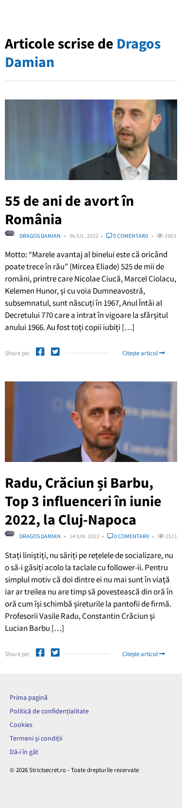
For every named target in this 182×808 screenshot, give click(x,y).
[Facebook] (40, 353)
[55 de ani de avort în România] (91, 139)
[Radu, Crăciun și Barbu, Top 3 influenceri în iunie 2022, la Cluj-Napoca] (91, 421)
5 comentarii (130, 235)
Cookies (21, 724)
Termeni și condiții (36, 738)
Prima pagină (29, 697)
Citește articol (140, 353)
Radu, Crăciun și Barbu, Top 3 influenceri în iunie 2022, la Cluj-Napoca (83, 500)
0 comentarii (131, 536)
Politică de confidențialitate (49, 711)
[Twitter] (55, 353)
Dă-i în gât (24, 751)
